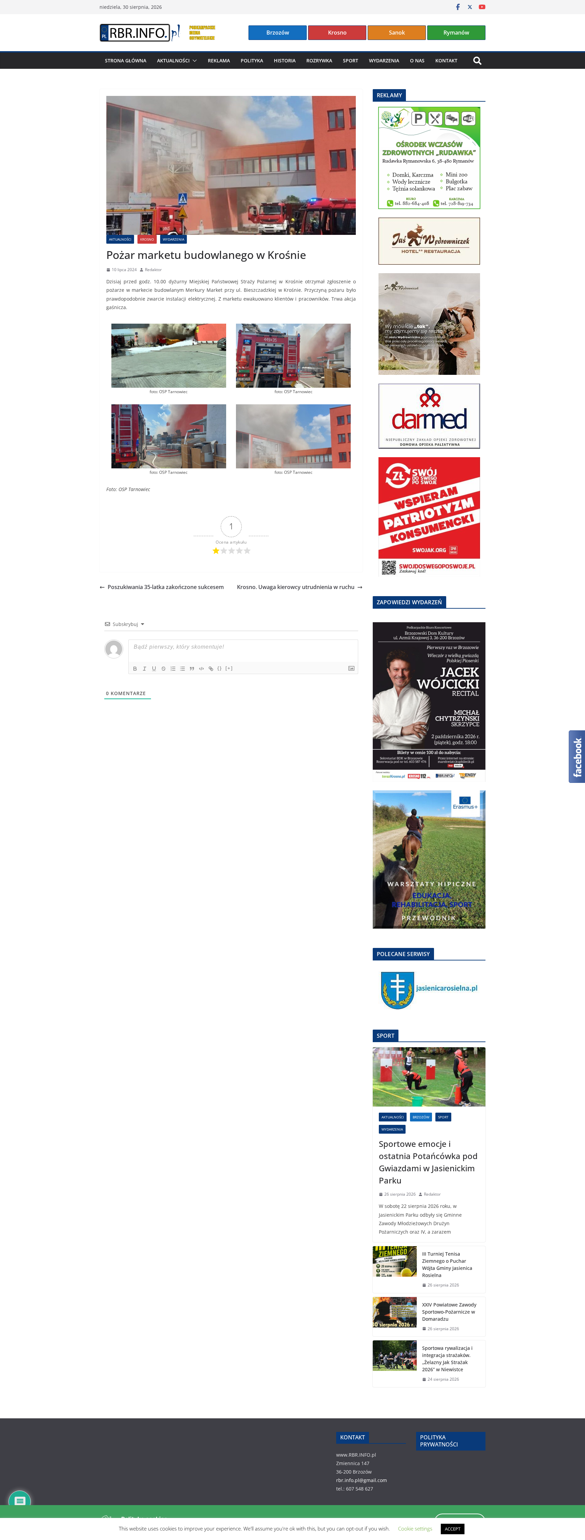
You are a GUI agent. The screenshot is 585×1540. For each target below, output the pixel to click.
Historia (285, 60)
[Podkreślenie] (154, 669)
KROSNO (147, 239)
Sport (350, 60)
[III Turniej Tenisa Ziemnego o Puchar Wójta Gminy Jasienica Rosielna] (395, 1269)
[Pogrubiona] (135, 669)
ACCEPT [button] (452, 1529)
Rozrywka (319, 60)
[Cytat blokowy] (192, 669)
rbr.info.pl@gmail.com (361, 1480)
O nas (417, 60)
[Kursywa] (144, 669)
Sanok (397, 32)
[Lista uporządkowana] (173, 669)
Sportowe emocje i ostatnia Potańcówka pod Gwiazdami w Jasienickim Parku (428, 1162)
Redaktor (153, 269)
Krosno (337, 32)
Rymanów (456, 32)
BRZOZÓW (421, 1117)
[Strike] (163, 669)
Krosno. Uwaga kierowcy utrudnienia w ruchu (295, 587)
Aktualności (173, 60)
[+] (229, 668)
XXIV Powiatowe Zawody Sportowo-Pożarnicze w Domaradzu (449, 1311)
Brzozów (277, 32)
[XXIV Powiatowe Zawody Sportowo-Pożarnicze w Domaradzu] (395, 1317)
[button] (193, 60)
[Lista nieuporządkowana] (182, 669)
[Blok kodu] (201, 669)
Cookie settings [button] (415, 1528)
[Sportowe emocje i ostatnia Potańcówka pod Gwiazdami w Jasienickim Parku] (429, 1077)
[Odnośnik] (211, 669)
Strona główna (125, 60)
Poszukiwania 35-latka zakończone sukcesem (166, 587)
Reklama (219, 60)
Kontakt (446, 60)
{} (219, 668)
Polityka (252, 60)
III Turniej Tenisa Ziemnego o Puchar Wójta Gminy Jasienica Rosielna (447, 1264)
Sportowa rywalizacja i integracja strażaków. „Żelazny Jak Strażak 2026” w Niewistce (447, 1359)
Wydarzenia (384, 60)
